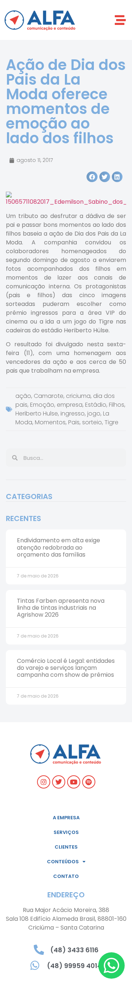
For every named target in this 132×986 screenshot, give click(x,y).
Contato (66, 876)
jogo (93, 413)
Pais (74, 422)
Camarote (48, 396)
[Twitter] (58, 782)
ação (23, 396)
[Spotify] (88, 782)
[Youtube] (73, 782)
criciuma (78, 396)
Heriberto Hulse (36, 413)
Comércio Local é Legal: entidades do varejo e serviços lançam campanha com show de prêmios (66, 668)
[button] (120, 20)
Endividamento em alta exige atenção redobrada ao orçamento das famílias (58, 547)
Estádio (95, 404)
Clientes (66, 846)
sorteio (92, 422)
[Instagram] (43, 782)
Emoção (42, 404)
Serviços (66, 832)
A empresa (66, 817)
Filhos (116, 404)
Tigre (111, 422)
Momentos (50, 422)
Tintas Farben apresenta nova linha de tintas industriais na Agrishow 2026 (60, 608)
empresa (69, 404)
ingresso (72, 413)
